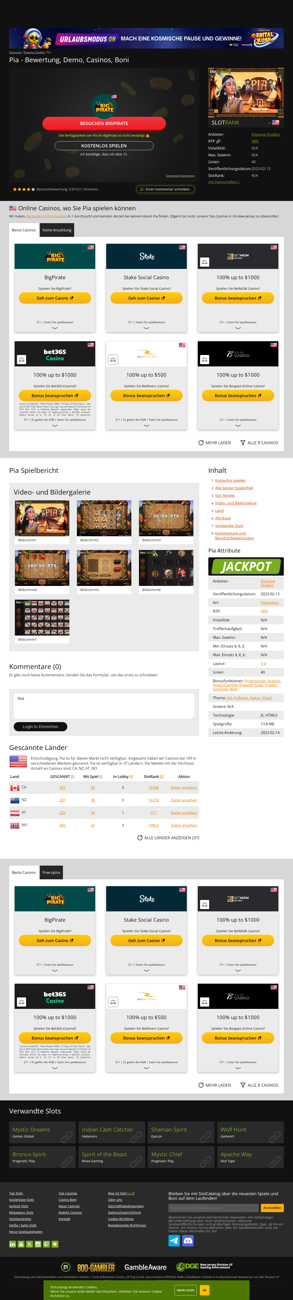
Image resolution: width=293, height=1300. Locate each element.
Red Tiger (228, 1161)
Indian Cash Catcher (107, 1129)
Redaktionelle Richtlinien (127, 1225)
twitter (29, 1242)
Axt (229, 697)
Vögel (267, 697)
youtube (21, 1242)
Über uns (115, 1199)
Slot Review (225, 495)
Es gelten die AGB (43, 420)
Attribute (223, 518)
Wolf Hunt (234, 1129)
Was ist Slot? (121, 1193)
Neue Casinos (69, 1206)
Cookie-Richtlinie (121, 1219)
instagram (38, 1242)
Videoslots (270, 602)
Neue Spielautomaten (26, 1232)
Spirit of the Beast (104, 1154)
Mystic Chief (166, 1154)
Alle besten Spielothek (234, 487)
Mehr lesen (185, 1290)
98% (255, 141)
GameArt (227, 1136)
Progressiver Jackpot (262, 680)
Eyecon (156, 1136)
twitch (46, 1242)
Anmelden (272, 1207)
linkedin (12, 1242)
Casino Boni (68, 1199)
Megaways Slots (21, 1212)
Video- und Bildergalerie (236, 503)
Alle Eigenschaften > (223, 182)
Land (219, 510)
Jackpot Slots (18, 1206)
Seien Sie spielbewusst (58, 322)
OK (205, 1290)
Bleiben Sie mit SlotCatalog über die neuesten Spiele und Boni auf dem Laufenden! (223, 1195)
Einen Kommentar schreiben (168, 189)
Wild (233, 689)
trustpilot (55, 1242)
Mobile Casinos (70, 1212)
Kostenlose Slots (21, 1199)
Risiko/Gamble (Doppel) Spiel (238, 685)
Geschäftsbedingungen (126, 1206)
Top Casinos (68, 1193)
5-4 (263, 663)
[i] (72, 776)
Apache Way (236, 1154)
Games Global (23, 1136)
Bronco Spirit (29, 1154)
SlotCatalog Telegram (174, 1239)
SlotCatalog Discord (188, 1239)
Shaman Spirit (169, 1129)
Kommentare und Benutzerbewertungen (234, 536)
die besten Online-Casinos (46, 216)
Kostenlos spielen (104, 146)
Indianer (241, 697)
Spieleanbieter (20, 1219)
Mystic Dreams (31, 1129)
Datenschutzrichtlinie (124, 1212)
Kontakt (64, 1219)
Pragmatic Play (24, 1161)
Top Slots (16, 1193)
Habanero (89, 1136)
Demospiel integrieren (180, 176)
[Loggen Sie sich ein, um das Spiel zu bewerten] (24, 189)
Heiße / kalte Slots (23, 1225)
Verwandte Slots (229, 525)
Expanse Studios (266, 134)
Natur (255, 697)
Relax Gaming (92, 1161)
